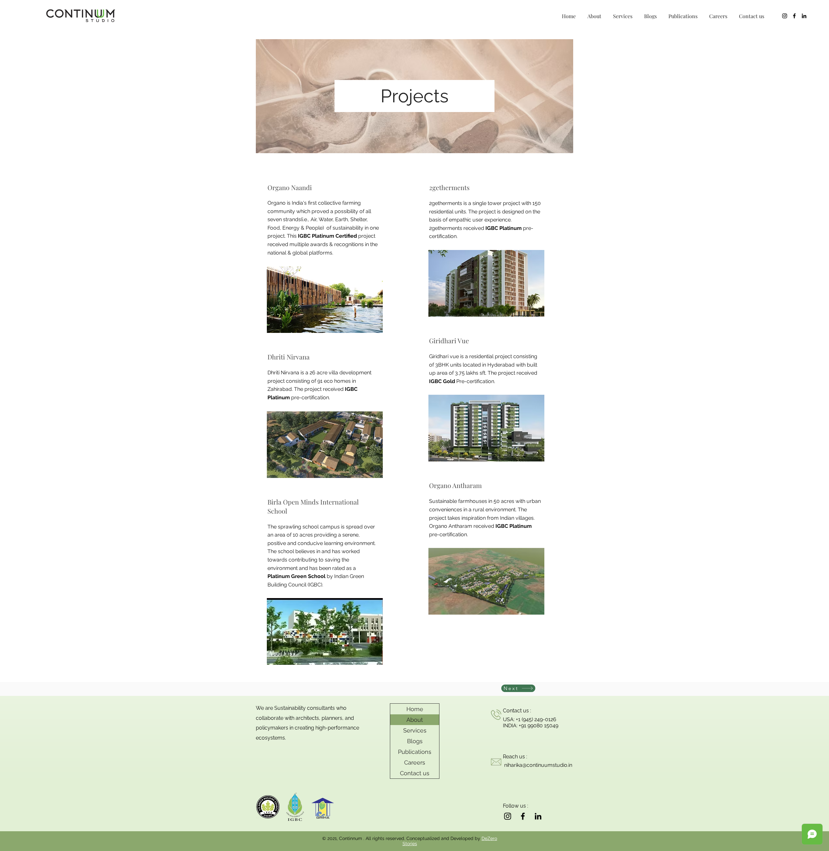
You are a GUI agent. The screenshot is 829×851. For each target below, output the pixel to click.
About (414, 719)
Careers (414, 762)
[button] (594, 13)
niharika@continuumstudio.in (538, 765)
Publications (414, 751)
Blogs (415, 741)
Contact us (414, 773)
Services (414, 730)
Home (414, 709)
